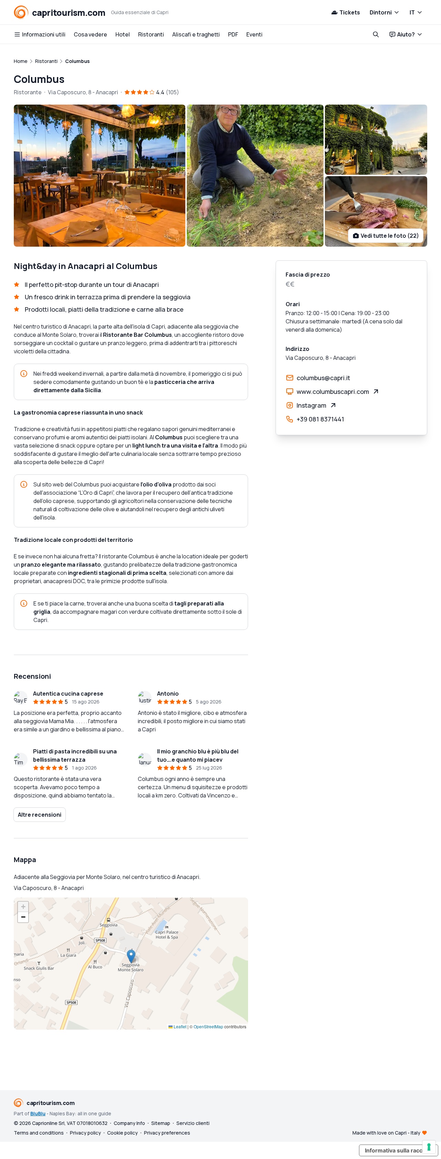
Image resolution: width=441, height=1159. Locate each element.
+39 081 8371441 (320, 419)
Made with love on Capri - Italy (386, 1132)
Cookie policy (122, 1132)
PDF (233, 34)
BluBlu (37, 1113)
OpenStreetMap (208, 1026)
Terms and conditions (39, 1132)
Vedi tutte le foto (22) (390, 235)
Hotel (122, 34)
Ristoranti (151, 34)
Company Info (129, 1123)
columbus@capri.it (323, 378)
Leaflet (179, 1026)
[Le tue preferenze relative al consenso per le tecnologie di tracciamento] (428, 1146)
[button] (131, 956)
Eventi (254, 34)
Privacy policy (85, 1132)
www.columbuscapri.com (333, 391)
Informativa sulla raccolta (398, 1150)
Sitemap (160, 1123)
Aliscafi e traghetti (196, 34)
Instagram (311, 405)
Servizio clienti (192, 1123)
